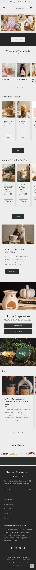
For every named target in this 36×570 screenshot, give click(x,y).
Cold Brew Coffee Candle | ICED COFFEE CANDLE (8, 187)
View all (18, 150)
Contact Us (7, 518)
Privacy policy (26, 559)
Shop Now (18, 39)
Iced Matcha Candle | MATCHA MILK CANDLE (23, 187)
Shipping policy (24, 562)
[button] (4, 8)
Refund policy (8, 513)
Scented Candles (18, 326)
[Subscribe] (30, 489)
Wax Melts (18, 331)
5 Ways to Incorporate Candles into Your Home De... (16, 401)
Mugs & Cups (7, 79)
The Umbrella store (17, 557)
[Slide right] (22, 87)
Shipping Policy (9, 504)
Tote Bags (21, 79)
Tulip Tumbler (23, 121)
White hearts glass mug (8, 121)
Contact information (19, 565)
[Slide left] (14, 87)
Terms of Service (9, 509)
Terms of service (13, 562)
